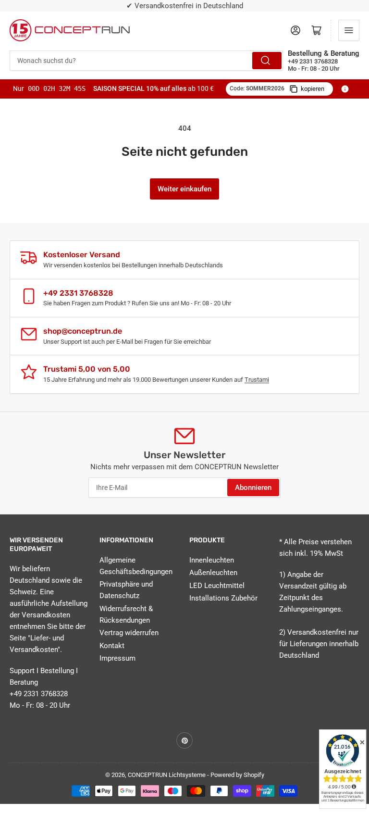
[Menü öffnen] (348, 30)
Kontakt (111, 645)
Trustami (257, 379)
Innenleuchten (211, 560)
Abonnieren (253, 487)
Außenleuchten (213, 572)
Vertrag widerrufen (129, 632)
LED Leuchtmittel (217, 585)
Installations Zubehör (223, 598)
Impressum (117, 658)
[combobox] (146, 60)
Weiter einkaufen (184, 189)
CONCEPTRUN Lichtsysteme (167, 774)
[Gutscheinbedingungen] (345, 89)
